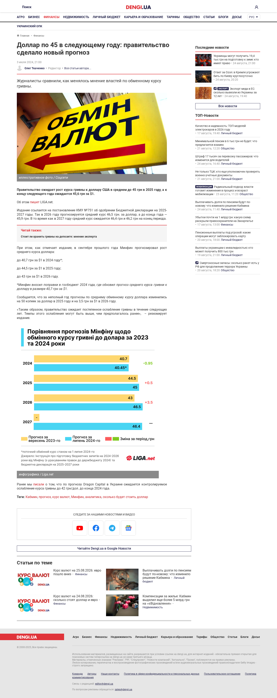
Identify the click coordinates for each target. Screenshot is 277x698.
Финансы (51, 17)
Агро (21, 17)
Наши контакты (110, 673)
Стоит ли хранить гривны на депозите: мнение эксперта (59, 236)
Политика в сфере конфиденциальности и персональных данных (161, 673)
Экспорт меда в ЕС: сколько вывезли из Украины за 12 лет (235, 92)
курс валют (61, 497)
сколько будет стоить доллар (125, 497)
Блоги (223, 17)
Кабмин (31, 497)
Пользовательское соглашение (222, 673)
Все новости (227, 106)
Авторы (91, 673)
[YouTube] (79, 528)
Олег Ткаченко (35, 68)
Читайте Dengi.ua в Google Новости (104, 548)
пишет (35, 202)
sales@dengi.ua (123, 689)
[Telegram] (112, 528)
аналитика (93, 497)
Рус (251, 17)
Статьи (209, 17)
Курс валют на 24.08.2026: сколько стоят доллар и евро (75, 598)
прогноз (45, 497)
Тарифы (173, 17)
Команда (77, 673)
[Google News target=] (128, 528)
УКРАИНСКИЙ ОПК (29, 26)
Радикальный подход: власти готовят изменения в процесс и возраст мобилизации (224, 190)
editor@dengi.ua (104, 683)
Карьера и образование (143, 17)
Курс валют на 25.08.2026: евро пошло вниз (77, 572)
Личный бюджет (106, 17)
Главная (24, 35)
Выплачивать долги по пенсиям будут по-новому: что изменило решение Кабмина (167, 574)
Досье (237, 17)
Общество (191, 17)
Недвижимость (76, 17)
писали (38, 484)
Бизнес (34, 17)
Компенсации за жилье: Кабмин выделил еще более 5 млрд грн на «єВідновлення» (167, 599)
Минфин (77, 497)
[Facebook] (95, 528)
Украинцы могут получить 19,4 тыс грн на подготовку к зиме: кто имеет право (236, 59)
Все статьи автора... (77, 68)
